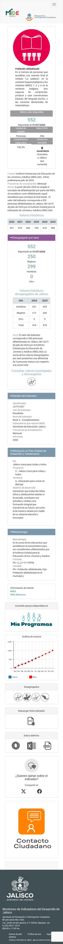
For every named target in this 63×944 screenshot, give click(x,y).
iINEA (13, 591)
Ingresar (50, 934)
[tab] (31, 238)
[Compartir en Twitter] (23, 792)
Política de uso (34, 934)
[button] (31, 238)
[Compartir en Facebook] (39, 792)
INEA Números (18, 594)
